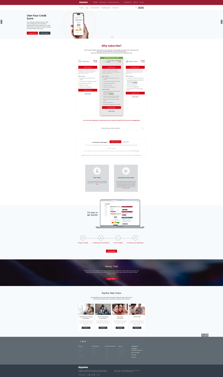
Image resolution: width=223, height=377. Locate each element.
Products (81, 7)
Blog (87, 7)
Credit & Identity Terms (135, 370)
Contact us (134, 346)
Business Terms (117, 371)
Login (141, 7)
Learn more (111, 111)
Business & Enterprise (113, 2)
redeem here (136, 120)
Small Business (103, 2)
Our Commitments (122, 350)
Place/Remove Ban (105, 7)
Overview (80, 348)
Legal (122, 371)
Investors (133, 357)
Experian (113, 148)
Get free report (45, 32)
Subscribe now (111, 67)
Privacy (115, 370)
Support (93, 355)
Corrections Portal (94, 7)
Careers (120, 360)
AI (118, 357)
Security (120, 355)
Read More (86, 327)
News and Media (135, 352)
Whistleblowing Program (129, 371)
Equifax (109, 148)
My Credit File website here (128, 187)
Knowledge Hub (128, 2)
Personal (95, 2)
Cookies (119, 370)
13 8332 (136, 349)
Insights (93, 350)
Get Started (111, 251)
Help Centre (115, 7)
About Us (135, 2)
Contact (142, 2)
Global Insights (121, 353)
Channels (133, 354)
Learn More (111, 279)
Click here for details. (135, 151)
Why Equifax (120, 348)
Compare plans (32, 32)
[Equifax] (83, 368)
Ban (79, 357)
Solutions (107, 355)
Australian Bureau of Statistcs (33, 35)
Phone (202, 334)
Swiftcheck (97, 182)
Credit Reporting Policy (126, 370)
